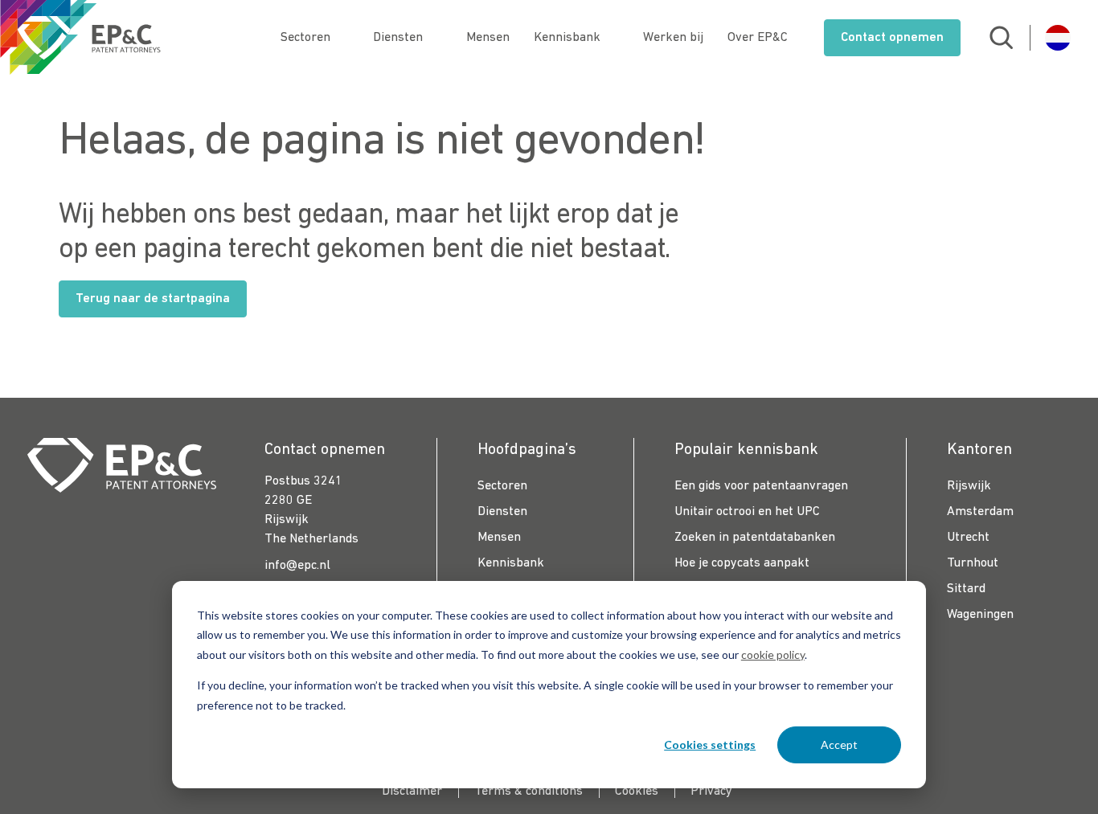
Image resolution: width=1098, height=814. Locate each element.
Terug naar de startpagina (153, 298)
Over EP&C (757, 37)
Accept (839, 744)
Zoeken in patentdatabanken (754, 537)
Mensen (488, 37)
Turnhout (972, 563)
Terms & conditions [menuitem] (528, 791)
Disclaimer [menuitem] (412, 791)
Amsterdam (980, 511)
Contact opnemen (892, 37)
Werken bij (673, 37)
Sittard (966, 589)
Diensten (398, 37)
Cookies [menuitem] (636, 791)
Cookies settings (710, 744)
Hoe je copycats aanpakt (741, 563)
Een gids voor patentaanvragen (761, 486)
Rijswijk (969, 486)
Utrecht (968, 537)
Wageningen (980, 614)
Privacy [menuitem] (711, 791)
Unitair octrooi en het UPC (747, 511)
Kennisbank (567, 37)
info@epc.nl (297, 565)
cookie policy (773, 654)
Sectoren (305, 37)
